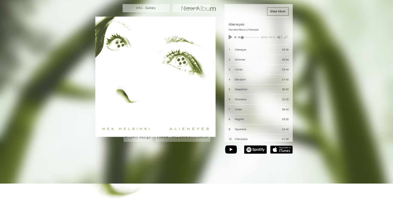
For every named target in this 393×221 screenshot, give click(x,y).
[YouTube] (231, 149)
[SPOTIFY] (255, 149)
